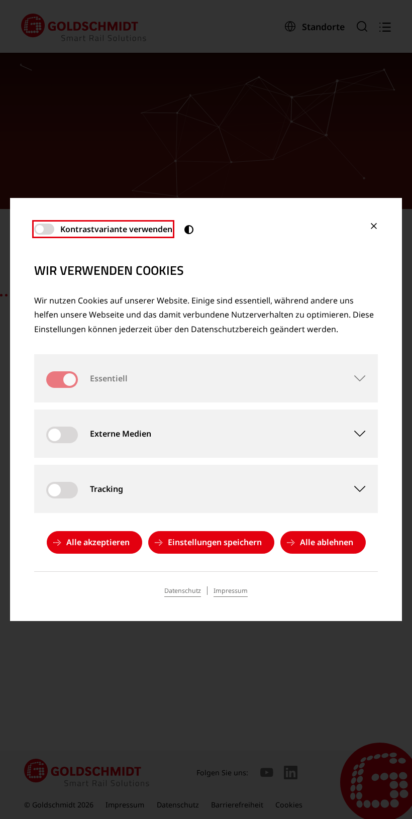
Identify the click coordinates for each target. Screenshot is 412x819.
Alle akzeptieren (98, 542)
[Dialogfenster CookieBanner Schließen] (374, 226)
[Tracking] (354, 489)
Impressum (231, 590)
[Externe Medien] (354, 434)
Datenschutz (182, 590)
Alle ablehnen (326, 542)
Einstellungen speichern (215, 542)
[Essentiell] (354, 378)
